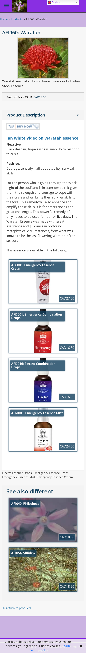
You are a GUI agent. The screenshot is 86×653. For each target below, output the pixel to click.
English (55, 2)
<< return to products (16, 608)
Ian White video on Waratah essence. (43, 138)
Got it (44, 650)
